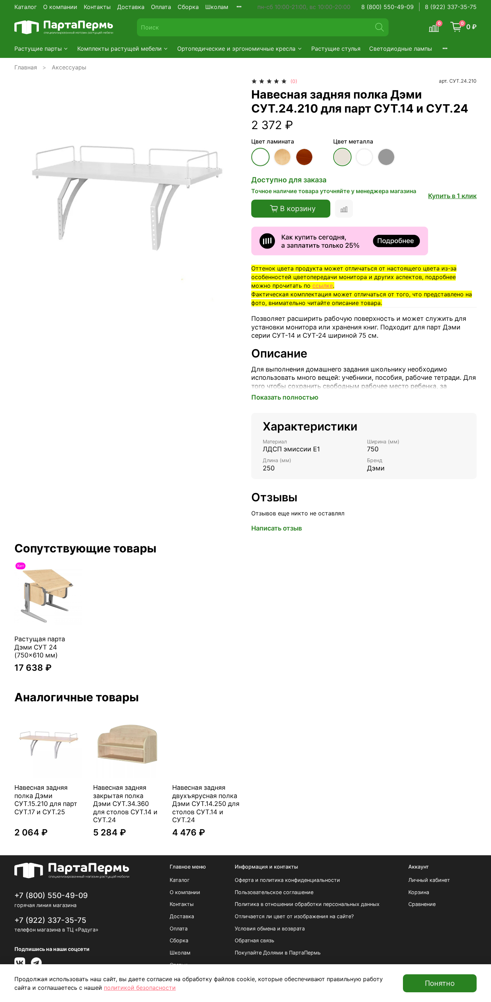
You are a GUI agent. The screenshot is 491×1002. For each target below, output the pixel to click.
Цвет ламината (272, 141)
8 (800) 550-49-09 (387, 6)
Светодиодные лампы (400, 48)
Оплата (161, 6)
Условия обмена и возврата (270, 928)
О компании (60, 6)
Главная (25, 67)
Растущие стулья (336, 48)
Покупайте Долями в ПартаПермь (278, 952)
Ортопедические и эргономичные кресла (236, 48)
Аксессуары (69, 67)
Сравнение (422, 904)
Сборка (188, 6)
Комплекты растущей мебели (119, 48)
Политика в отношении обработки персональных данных (307, 904)
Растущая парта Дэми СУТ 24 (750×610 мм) (39, 647)
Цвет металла (353, 141)
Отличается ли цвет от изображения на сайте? (294, 916)
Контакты (97, 6)
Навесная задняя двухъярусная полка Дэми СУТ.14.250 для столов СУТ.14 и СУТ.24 (205, 804)
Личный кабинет (429, 880)
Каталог (25, 6)
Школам (216, 6)
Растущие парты (38, 48)
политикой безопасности (140, 987)
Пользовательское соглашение (274, 892)
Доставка (130, 6)
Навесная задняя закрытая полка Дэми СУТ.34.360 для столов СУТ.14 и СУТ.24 (125, 804)
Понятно (440, 983)
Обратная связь (254, 940)
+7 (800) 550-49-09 (51, 895)
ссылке (322, 285)
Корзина (418, 892)
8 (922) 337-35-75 (451, 6)
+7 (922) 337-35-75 (50, 920)
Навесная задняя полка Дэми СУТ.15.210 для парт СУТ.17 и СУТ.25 (45, 800)
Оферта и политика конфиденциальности (287, 880)
